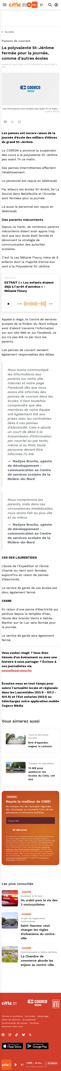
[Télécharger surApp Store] (12, 1046)
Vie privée (30, 1016)
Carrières (34, 1023)
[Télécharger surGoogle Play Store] (37, 1046)
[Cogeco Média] (37, 1005)
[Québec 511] (56, 1007)
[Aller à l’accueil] (17, 5)
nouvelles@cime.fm (17, 670)
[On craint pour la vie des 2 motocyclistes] (10, 898)
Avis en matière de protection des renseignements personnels (28, 848)
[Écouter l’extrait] (8, 304)
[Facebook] (5, 121)
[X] (30, 1034)
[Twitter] (12, 121)
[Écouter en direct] (29, 4)
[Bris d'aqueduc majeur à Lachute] (16, 739)
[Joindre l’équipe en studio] (41, 4)
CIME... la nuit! (34, 1062)
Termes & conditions (12, 1016)
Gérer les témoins (11, 1020)
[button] (15, 1064)
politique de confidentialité (16, 858)
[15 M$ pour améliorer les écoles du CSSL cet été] (16, 767)
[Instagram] (9, 1034)
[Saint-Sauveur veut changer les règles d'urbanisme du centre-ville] (10, 920)
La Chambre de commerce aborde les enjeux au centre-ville (37, 960)
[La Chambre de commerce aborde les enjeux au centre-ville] (10, 954)
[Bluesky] (23, 1034)
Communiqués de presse (14, 1023)
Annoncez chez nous (12, 1026)
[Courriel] (19, 121)
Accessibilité (29, 1020)
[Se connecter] (56, 4)
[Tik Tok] (16, 1034)
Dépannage (42, 1016)
